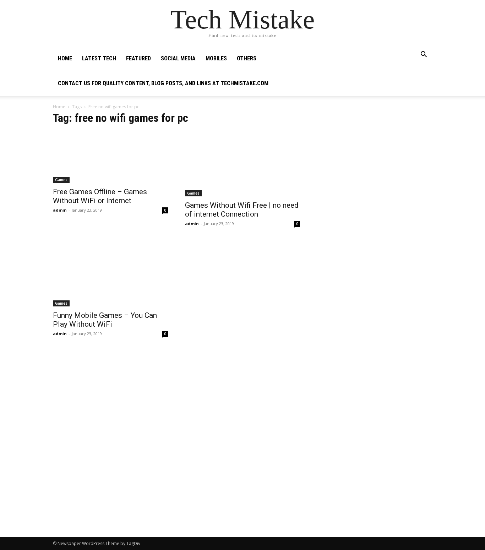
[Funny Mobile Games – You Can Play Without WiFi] (110, 274)
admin (60, 210)
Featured (138, 58)
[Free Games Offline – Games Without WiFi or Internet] (110, 157)
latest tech (99, 58)
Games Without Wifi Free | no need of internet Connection (242, 209)
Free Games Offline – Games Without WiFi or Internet (100, 196)
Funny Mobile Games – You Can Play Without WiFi (105, 319)
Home (65, 58)
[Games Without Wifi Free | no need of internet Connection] (242, 164)
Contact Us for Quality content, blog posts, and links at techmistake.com (163, 83)
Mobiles (216, 58)
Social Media (178, 58)
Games (61, 179)
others (246, 58)
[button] (423, 55)
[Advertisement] (374, 158)
